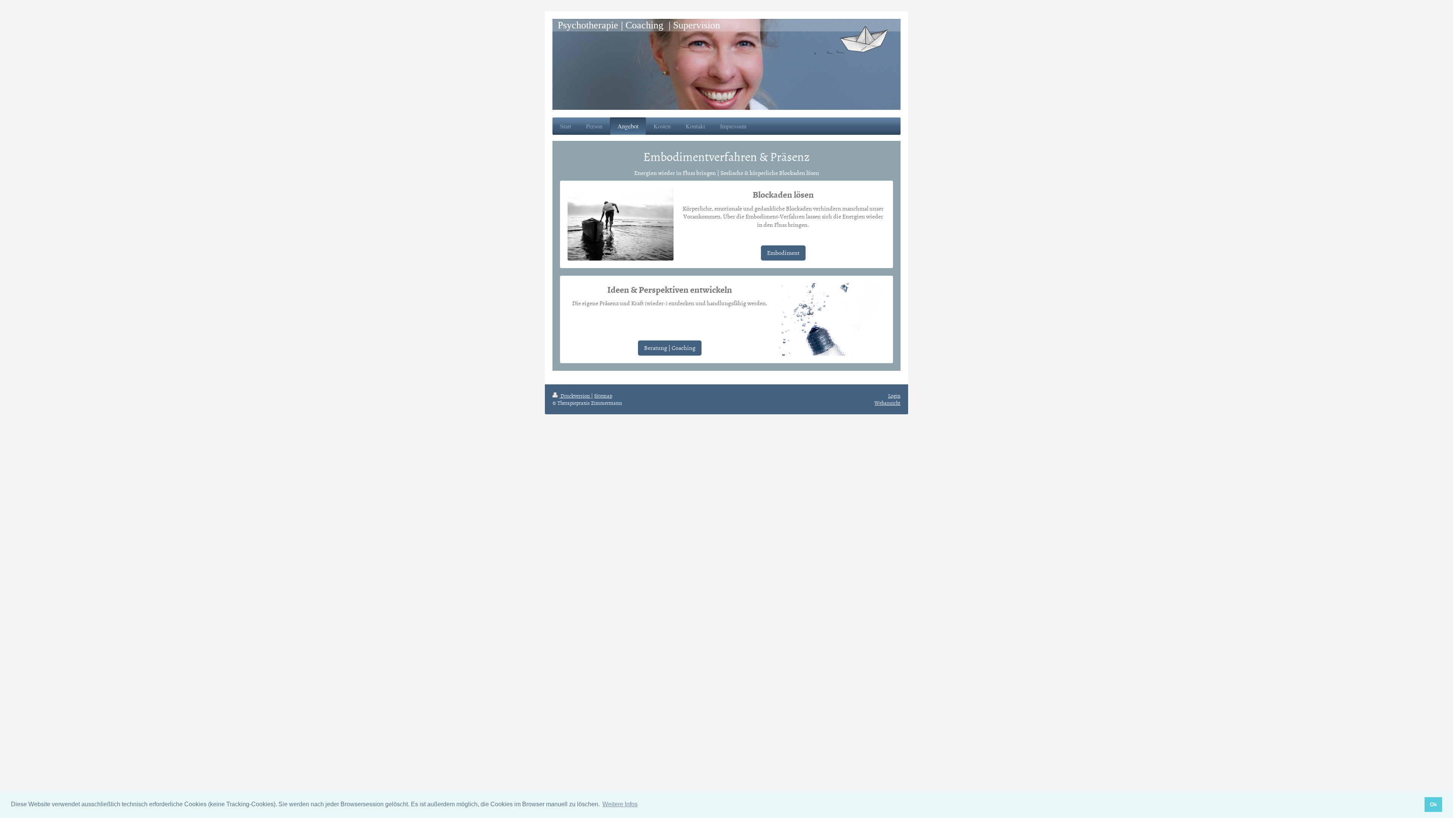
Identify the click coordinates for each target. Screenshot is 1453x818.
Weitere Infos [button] (620, 804)
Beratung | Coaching (669, 347)
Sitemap (603, 396)
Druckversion (575, 396)
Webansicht (887, 403)
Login (894, 396)
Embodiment (783, 252)
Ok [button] (1433, 804)
